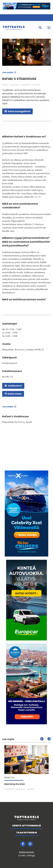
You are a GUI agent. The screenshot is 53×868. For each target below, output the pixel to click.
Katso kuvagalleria (19, 111)
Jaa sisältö (8, 72)
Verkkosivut (15, 385)
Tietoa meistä (28, 17)
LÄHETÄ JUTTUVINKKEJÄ (26, 825)
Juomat (14, 84)
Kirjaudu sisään (44, 17)
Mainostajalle (13, 17)
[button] (49, 739)
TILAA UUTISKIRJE (26, 832)
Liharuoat (25, 84)
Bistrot (5, 84)
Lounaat (36, 84)
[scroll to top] (45, 860)
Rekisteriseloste (26, 852)
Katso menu (15, 393)
